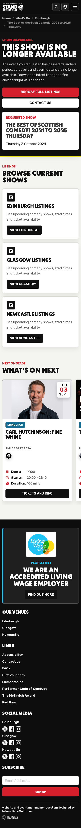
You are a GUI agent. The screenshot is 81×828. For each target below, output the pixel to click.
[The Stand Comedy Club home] (13, 6)
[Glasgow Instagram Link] (18, 742)
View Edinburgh (24, 230)
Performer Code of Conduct (24, 689)
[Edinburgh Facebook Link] (11, 729)
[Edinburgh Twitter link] (5, 729)
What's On (23, 18)
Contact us (40, 103)
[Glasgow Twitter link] (5, 742)
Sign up (40, 791)
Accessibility (12, 655)
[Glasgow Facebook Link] (11, 742)
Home (6, 18)
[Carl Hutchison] (8, 456)
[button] (75, 7)
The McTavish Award (18, 695)
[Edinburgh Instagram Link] (18, 729)
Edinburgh (42, 18)
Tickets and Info (37, 493)
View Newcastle (25, 338)
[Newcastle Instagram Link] (18, 756)
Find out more (41, 594)
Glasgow (9, 628)
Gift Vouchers (13, 675)
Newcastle (10, 635)
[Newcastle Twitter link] (5, 756)
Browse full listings (40, 92)
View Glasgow (23, 284)
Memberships (12, 682)
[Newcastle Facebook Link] (11, 756)
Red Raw (9, 702)
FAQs (6, 668)
